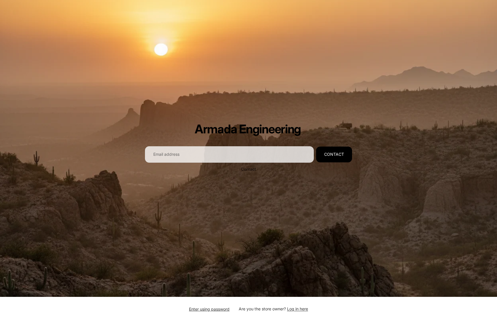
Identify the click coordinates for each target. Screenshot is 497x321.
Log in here (297, 308)
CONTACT (334, 154)
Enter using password (209, 309)
